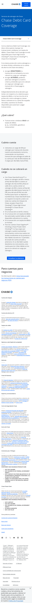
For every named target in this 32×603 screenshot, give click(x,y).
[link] (2, 538)
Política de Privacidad (16, 601)
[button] (30, 588)
